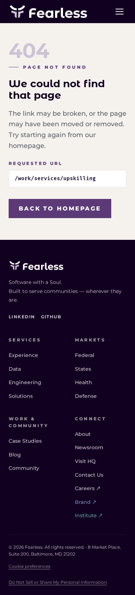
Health (83, 382)
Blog (15, 454)
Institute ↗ (89, 515)
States (83, 369)
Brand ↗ (85, 502)
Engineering (25, 382)
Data (15, 369)
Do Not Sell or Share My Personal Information (58, 582)
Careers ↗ (87, 488)
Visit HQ (85, 461)
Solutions (21, 396)
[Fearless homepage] (67, 265)
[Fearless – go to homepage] (48, 11)
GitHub (51, 316)
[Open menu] (119, 11)
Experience (23, 355)
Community (24, 468)
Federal (84, 355)
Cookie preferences (29, 566)
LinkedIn (22, 316)
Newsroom (89, 447)
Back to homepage (60, 208)
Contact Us (89, 475)
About (83, 434)
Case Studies (25, 441)
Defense (86, 396)
